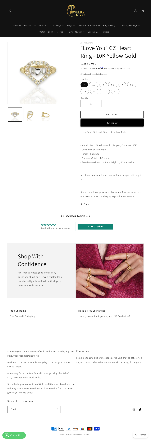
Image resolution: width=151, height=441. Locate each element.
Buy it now (112, 122)
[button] (10, 11)
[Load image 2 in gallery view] (30, 114)
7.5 (93, 84)
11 (94, 91)
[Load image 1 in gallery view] (15, 114)
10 (85, 91)
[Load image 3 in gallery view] (45, 114)
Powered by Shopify (83, 434)
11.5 (105, 91)
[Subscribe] (57, 409)
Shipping (84, 74)
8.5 (112, 84)
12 (115, 91)
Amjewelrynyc (71, 434)
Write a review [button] (95, 226)
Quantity (84, 98)
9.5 (131, 84)
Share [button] (86, 204)
